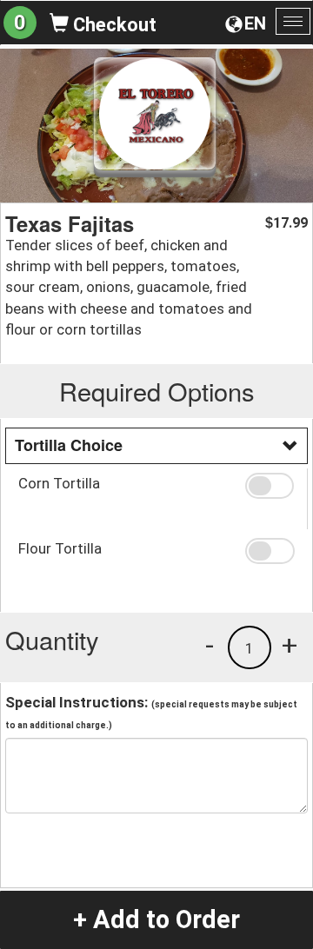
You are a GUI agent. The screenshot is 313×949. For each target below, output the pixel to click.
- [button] (209, 644)
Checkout (112, 25)
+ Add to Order (156, 919)
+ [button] (289, 644)
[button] (269, 486)
